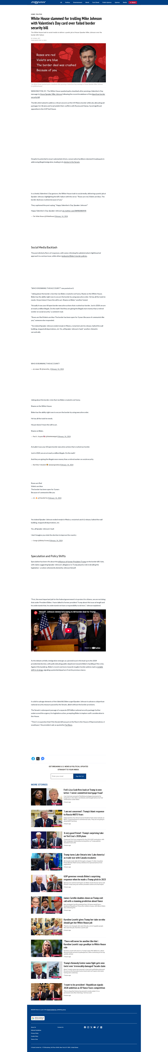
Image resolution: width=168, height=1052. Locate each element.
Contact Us (60, 1027)
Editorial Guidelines (36, 1030)
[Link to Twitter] (91, 1027)
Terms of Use (34, 1039)
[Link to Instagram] (88, 1027)
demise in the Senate (72, 162)
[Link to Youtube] (95, 1027)
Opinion (117, 2)
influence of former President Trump (72, 562)
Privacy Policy (34, 1033)
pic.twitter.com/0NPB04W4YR (74, 211)
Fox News (68, 725)
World (87, 2)
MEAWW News (35, 1009)
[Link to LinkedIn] (101, 1027)
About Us (33, 1027)
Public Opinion (107, 2)
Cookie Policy (34, 1036)
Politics (67, 2)
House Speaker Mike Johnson (51, 94)
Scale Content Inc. (51, 1009)
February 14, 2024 (61, 216)
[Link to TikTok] (98, 1028)
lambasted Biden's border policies (74, 256)
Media (125, 2)
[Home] (38, 2)
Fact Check (95, 2)
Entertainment (77, 2)
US (61, 2)
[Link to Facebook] (85, 1027)
